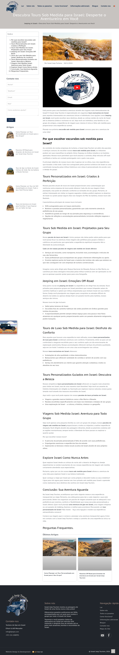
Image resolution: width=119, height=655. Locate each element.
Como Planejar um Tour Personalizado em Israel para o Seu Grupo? (27, 134)
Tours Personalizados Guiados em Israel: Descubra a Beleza (24, 60)
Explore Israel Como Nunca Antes (24, 67)
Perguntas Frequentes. (20, 71)
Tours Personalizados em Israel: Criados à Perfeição (23, 45)
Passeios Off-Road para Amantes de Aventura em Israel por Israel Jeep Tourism (27, 152)
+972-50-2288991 (12, 635)
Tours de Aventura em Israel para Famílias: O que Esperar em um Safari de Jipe (26, 206)
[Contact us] (10, 327)
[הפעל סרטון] (77, 87)
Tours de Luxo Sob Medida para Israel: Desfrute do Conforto (23, 56)
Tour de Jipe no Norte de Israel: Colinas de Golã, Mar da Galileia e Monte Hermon (27, 170)
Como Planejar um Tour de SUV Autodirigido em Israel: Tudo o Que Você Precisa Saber (27, 188)
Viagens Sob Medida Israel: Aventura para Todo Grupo (21, 64)
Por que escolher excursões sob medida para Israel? (23, 41)
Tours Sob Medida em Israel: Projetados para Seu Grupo (22, 49)
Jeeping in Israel (30, 23)
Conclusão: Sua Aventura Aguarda (24, 69)
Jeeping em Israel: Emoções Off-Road (23, 53)
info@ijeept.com (12, 632)
